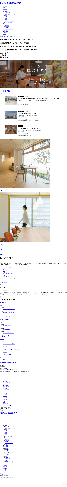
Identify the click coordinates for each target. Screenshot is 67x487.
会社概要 (7, 449)
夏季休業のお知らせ (7, 316)
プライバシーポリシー (8, 405)
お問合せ (5, 397)
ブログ (4, 34)
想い (4, 23)
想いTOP (7, 25)
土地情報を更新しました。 (9, 309)
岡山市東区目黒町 (7, 325)
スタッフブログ (9, 463)
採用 (4, 7)
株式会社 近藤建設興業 (10, 3)
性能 (6, 16)
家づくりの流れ (6, 276)
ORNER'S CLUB (4, 474)
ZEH (4, 402)
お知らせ (5, 399)
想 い (1, 296)
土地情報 (5, 32)
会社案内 (5, 6)
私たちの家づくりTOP (10, 14)
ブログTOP (7, 457)
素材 (6, 19)
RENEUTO (5, 31)
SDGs (6, 30)
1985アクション (9, 29)
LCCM (6, 27)
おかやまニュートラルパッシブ (7, 278)
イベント (5, 9)
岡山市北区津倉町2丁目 (8, 333)
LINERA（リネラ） (9, 22)
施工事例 (5, 11)
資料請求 (5, 396)
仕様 (6, 18)
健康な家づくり (9, 26)
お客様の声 (7, 458)
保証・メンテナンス (10, 21)
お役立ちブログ (9, 460)
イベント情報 (6, 389)
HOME (4, 359)
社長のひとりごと (9, 461)
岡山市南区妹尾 (6, 329)
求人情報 (5, 394)
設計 (6, 15)
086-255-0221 (6, 368)
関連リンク (5, 403)
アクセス (5, 393)
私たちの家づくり (7, 12)
